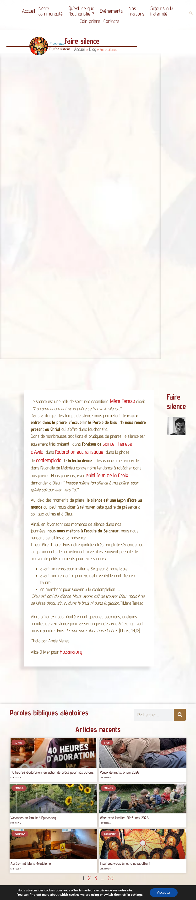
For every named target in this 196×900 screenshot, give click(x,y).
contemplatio (48, 460)
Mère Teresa (122, 401)
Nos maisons (137, 11)
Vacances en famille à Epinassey (33, 818)
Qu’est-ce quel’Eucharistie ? (81, 11)
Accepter (163, 892)
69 (111, 878)
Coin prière (90, 21)
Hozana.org (71, 652)
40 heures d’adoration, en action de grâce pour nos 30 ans (52, 772)
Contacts (111, 21)
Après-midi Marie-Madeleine (31, 863)
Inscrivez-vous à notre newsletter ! (125, 863)
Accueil (28, 11)
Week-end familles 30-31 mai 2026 (124, 818)
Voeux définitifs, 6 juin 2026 (119, 772)
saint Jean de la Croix (107, 475)
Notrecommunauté (50, 11)
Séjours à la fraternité (161, 11)
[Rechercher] (180, 715)
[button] (191, 13)
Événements (111, 11)
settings (136, 895)
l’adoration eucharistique (79, 452)
